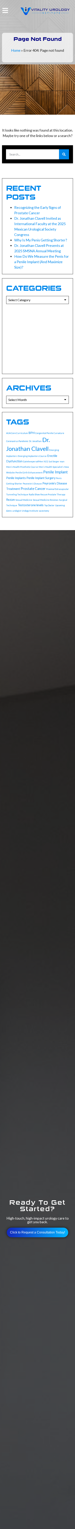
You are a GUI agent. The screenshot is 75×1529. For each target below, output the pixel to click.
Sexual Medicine (23, 500)
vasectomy (44, 510)
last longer (54, 461)
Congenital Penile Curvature (49, 433)
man (62, 461)
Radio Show (34, 494)
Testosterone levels (31, 505)
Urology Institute (30, 510)
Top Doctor (49, 505)
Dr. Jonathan (35, 441)
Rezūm (10, 499)
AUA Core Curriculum (17, 433)
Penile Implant (55, 472)
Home (16, 50)
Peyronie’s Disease (32, 483)
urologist (16, 510)
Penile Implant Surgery (40, 478)
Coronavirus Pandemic (17, 441)
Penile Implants (16, 478)
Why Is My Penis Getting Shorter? (40, 240)
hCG (46, 461)
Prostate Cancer (33, 488)
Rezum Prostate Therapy (52, 494)
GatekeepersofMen (33, 461)
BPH (31, 433)
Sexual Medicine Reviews (45, 500)
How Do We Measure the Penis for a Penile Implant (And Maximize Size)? (41, 261)
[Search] (64, 154)
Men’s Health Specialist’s (51, 467)
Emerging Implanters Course (32, 456)
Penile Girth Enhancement (29, 472)
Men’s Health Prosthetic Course (22, 467)
